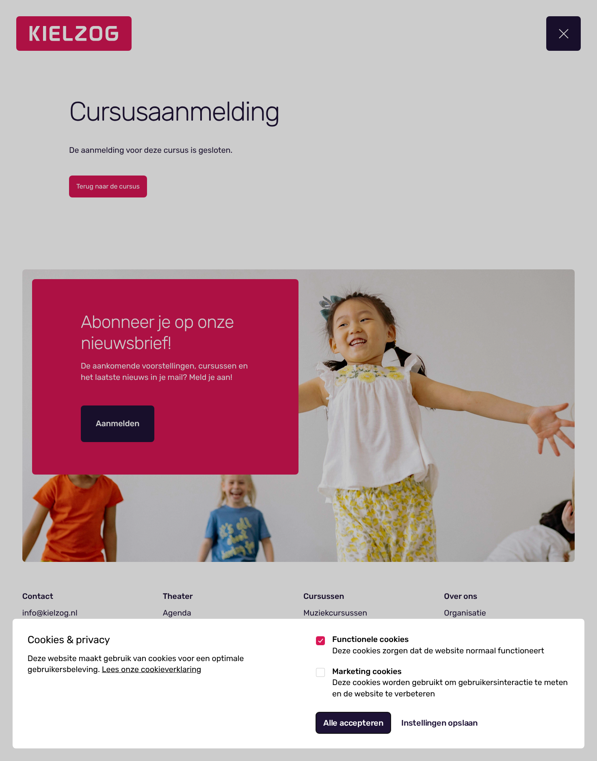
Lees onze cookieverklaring (151, 669)
